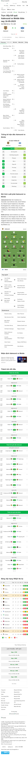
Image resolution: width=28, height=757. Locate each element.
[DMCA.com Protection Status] (5, 753)
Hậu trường (3, 707)
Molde (9, 378)
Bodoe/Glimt (21, 564)
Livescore (3, 709)
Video (2, 694)
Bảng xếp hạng (21, 12)
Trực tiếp (3, 698)
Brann (19, 547)
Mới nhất (2, 4)
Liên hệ (3, 746)
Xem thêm (14, 683)
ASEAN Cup (12, 5)
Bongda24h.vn (15, 749)
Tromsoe (20, 469)
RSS (2, 744)
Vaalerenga (20, 458)
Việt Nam (19, 5)
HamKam (8, 464)
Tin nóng (6, 5)
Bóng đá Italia (17, 698)
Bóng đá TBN (17, 696)
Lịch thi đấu (9, 12)
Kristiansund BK (6, 493)
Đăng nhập (24, 1)
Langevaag (7, 450)
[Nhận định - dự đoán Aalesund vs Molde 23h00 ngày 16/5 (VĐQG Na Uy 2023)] (22, 360)
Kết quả (15, 12)
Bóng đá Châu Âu (18, 694)
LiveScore (4, 12)
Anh (23, 5)
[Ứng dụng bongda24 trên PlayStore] (11, 713)
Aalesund (20, 378)
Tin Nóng (3, 692)
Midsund (8, 518)
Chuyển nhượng (4, 705)
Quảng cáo (10, 746)
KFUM (19, 568)
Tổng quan (3, 42)
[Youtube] (19, 744)
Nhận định (20, 42)
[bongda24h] (1, 5)
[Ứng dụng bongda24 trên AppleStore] (16, 713)
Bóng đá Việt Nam (18, 690)
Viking (19, 474)
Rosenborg (8, 560)
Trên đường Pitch (8, 4)
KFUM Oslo (7, 541)
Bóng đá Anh (17, 692)
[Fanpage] (13, 744)
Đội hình (15, 42)
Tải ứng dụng (14, 711)
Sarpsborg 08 (21, 536)
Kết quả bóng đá (17, 704)
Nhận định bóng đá (5, 702)
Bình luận (3, 700)
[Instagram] (16, 744)
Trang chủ (3, 690)
